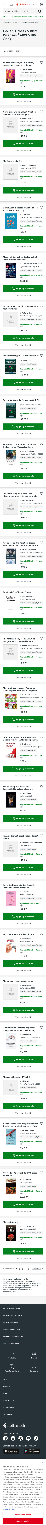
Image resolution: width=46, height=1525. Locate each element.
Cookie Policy (9, 1509)
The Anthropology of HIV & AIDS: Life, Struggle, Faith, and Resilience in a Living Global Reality (20, 640)
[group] (23, 17)
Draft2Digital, (24, 845)
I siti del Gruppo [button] (11, 1343)
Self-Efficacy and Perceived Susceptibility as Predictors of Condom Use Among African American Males (21, 787)
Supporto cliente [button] (11, 1329)
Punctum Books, (26, 168)
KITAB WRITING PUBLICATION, (30, 1037)
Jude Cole (26, 214)
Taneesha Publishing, (28, 1084)
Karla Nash (26, 793)
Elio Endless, (24, 1182)
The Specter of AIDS (12, 161)
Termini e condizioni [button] (13, 1336)
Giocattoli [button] (8, 1400)
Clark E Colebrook (29, 695)
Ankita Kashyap (28, 843)
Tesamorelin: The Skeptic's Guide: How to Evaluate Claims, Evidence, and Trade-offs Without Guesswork (21, 544)
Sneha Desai (27, 1034)
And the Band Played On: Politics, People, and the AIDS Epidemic (18, 64)
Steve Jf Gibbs (28, 451)
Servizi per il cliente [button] (12, 1315)
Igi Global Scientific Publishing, (31, 405)
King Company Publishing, (30, 316)
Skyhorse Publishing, (27, 267)
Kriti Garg (26, 1081)
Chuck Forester (28, 596)
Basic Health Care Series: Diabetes (19, 934)
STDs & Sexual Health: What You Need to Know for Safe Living (20, 209)
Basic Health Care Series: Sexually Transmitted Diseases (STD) (19, 886)
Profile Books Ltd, (26, 72)
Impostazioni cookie (23, 1514)
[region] (23, 1492)
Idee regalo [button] (8, 1414)
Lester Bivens (27, 892)
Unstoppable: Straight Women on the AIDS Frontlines (20, 307)
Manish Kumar (27, 119)
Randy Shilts (27, 69)
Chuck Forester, (25, 599)
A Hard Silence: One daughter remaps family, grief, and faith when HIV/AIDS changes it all (20, 1125)
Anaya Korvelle (28, 985)
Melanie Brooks (28, 1130)
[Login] (11, 4)
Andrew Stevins (28, 500)
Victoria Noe (27, 313)
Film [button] (5, 1393)
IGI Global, (23, 360)
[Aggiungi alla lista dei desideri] (41, 62)
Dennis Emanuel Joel (30, 645)
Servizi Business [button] (10, 1322)
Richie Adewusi (28, 1226)
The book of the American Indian (18, 981)
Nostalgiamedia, (26, 1229)
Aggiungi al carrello (25, 94)
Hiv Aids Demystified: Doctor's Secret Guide (20, 837)
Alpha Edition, (25, 895)
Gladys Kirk (26, 744)
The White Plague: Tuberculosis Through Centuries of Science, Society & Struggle (21, 495)
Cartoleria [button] (8, 1407)
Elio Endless (26, 1180)
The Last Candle (10, 1222)
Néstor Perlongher (29, 165)
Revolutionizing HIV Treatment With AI (21, 355)
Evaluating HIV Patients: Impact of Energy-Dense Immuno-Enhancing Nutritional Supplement (19, 1029)
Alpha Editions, (25, 988)
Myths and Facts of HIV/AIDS (16, 1077)
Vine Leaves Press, (26, 1133)
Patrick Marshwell (29, 550)
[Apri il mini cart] (41, 4)
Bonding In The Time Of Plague (17, 592)
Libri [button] (5, 1379)
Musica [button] (6, 1386)
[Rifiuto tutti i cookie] (43, 1462)
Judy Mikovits (27, 264)
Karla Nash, (24, 796)
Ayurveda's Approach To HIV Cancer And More (20, 1174)
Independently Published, (29, 121)
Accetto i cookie (22, 1521)
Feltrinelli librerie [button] (11, 1308)
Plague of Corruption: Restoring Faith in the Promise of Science (20, 258)
